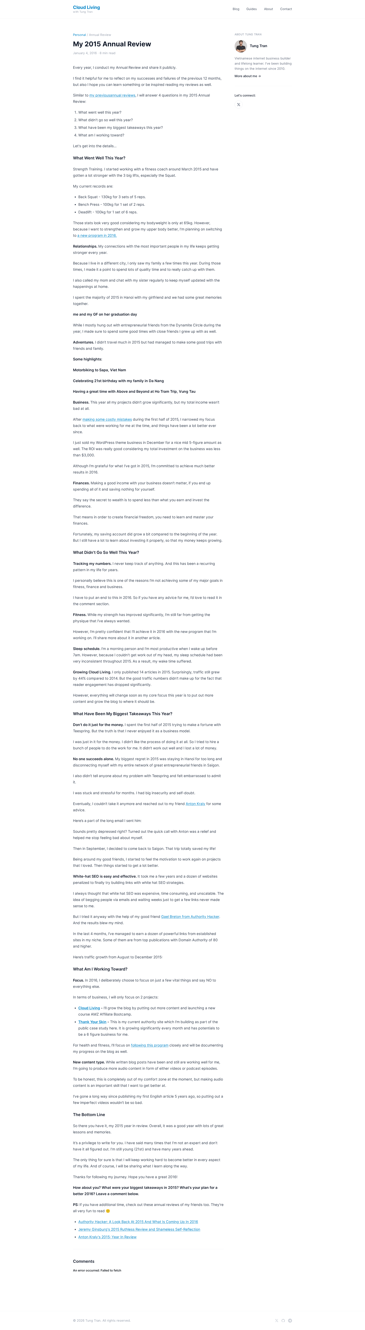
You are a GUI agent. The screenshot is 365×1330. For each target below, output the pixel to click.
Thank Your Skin (92, 1022)
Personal (79, 35)
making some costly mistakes (107, 419)
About (268, 9)
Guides (251, 9)
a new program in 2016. (97, 235)
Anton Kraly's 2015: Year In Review (107, 1237)
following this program (149, 1045)
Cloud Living (89, 1008)
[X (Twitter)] (239, 104)
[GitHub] (283, 1321)
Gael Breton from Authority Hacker (190, 916)
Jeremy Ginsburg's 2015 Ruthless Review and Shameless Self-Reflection (139, 1229)
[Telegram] (290, 1321)
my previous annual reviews (112, 95)
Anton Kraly (195, 804)
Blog (236, 9)
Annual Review (100, 35)
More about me (248, 76)
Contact (286, 9)
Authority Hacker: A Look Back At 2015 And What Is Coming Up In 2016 (138, 1222)
